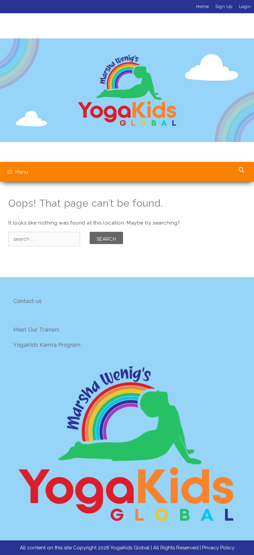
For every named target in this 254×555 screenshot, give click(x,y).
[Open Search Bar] (241, 170)
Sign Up (224, 6)
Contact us (27, 301)
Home (202, 6)
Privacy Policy (218, 548)
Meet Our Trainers (36, 330)
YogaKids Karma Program (46, 345)
